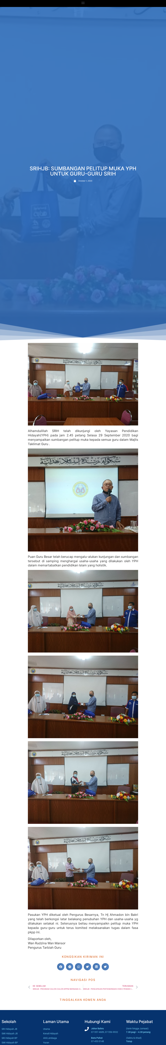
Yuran (46, 1042)
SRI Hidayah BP (9, 1038)
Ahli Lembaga (50, 1038)
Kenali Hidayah (50, 1033)
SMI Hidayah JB (10, 1033)
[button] (83, 2)
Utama (46, 1029)
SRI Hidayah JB (9, 1029)
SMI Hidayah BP (10, 1042)
